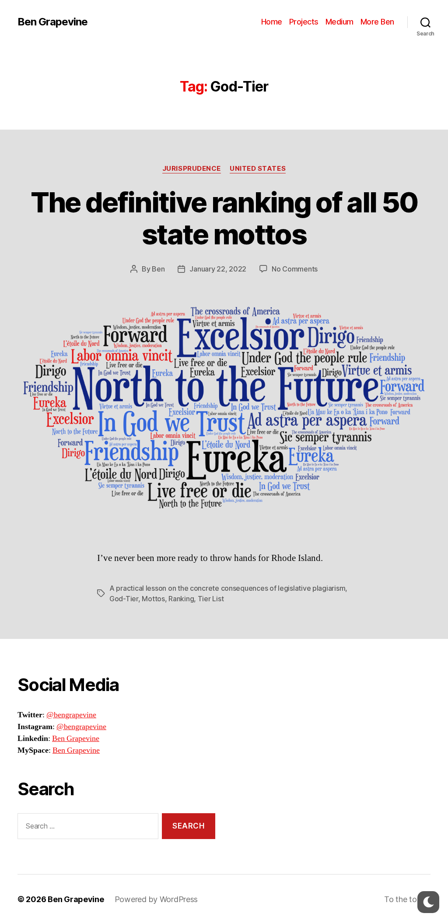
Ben (158, 269)
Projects (303, 21)
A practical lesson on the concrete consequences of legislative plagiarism (227, 588)
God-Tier (123, 598)
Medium (340, 21)
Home (271, 21)
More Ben (377, 21)
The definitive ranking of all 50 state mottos (224, 218)
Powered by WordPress (156, 899)
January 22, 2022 (217, 269)
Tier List (211, 598)
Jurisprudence (191, 169)
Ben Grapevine (53, 22)
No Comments (295, 269)
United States (258, 169)
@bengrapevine (71, 715)
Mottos (153, 598)
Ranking (181, 598)
